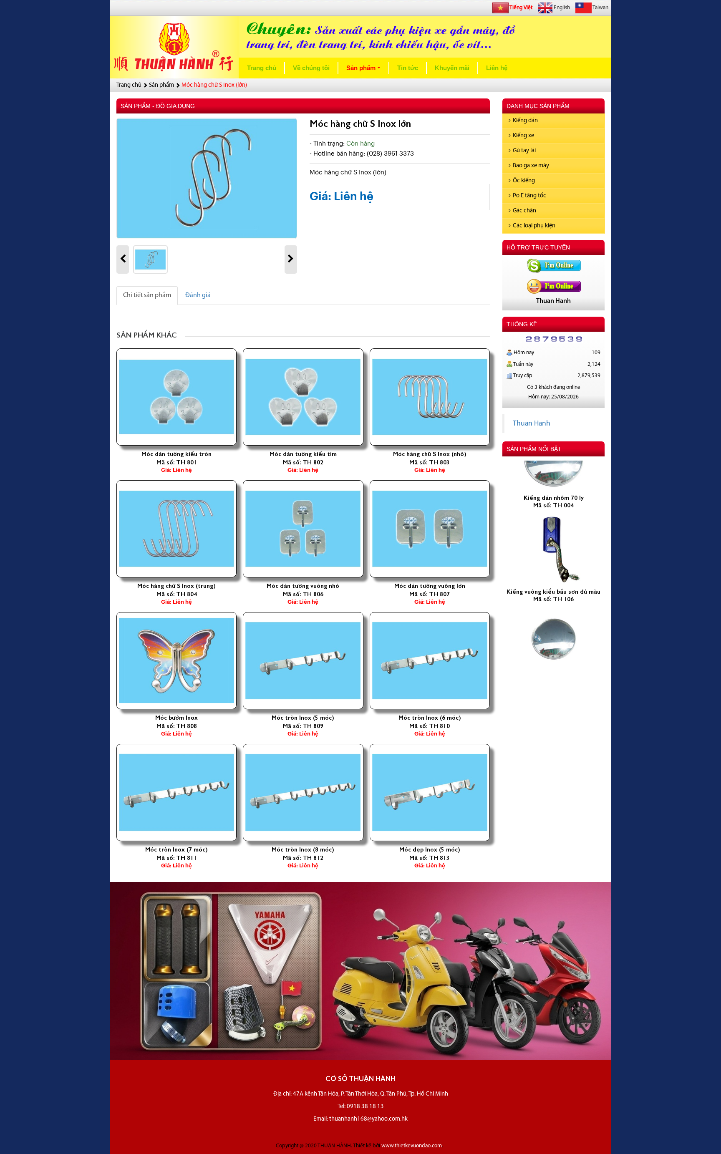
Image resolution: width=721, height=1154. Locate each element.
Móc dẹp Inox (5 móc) (429, 849)
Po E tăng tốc (529, 196)
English (561, 7)
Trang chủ (261, 68)
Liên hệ (496, 68)
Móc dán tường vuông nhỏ (303, 586)
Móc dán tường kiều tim (303, 454)
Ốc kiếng (524, 181)
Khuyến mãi (452, 68)
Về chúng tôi (311, 68)
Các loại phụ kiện (534, 226)
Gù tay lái (524, 151)
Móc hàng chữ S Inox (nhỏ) (429, 454)
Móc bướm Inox (176, 717)
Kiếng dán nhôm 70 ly (554, 474)
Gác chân (524, 211)
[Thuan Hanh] (554, 265)
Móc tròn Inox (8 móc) (303, 849)
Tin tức (407, 68)
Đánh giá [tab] (198, 295)
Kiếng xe (523, 136)
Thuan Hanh (531, 423)
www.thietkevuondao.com (411, 1146)
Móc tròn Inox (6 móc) (429, 717)
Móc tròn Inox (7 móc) (176, 849)
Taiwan (600, 7)
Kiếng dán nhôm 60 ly (554, 654)
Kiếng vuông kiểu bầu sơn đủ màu (553, 568)
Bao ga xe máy (531, 166)
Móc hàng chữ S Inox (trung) (176, 586)
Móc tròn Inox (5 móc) (303, 717)
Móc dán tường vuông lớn (429, 586)
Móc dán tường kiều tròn (176, 454)
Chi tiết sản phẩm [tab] (147, 295)
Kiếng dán (525, 121)
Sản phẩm (365, 70)
